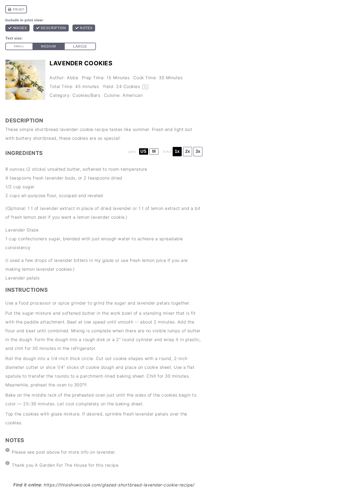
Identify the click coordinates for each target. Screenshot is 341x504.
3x (198, 151)
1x (177, 151)
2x (187, 151)
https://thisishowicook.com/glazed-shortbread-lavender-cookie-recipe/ (119, 484)
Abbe (72, 77)
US (143, 151)
